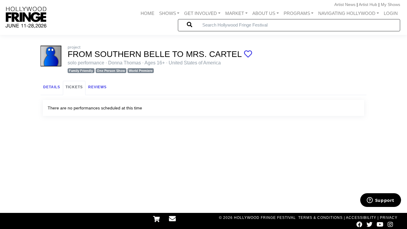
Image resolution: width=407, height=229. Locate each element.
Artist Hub (368, 4)
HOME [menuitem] (147, 13)
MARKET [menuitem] (234, 13)
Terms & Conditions (320, 218)
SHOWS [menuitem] (167, 13)
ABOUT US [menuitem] (263, 13)
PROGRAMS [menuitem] (297, 13)
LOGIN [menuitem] (391, 13)
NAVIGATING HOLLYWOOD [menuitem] (346, 13)
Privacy (388, 218)
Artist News (344, 4)
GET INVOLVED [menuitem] (200, 13)
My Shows (390, 4)
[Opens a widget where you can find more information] (380, 200)
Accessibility (361, 218)
